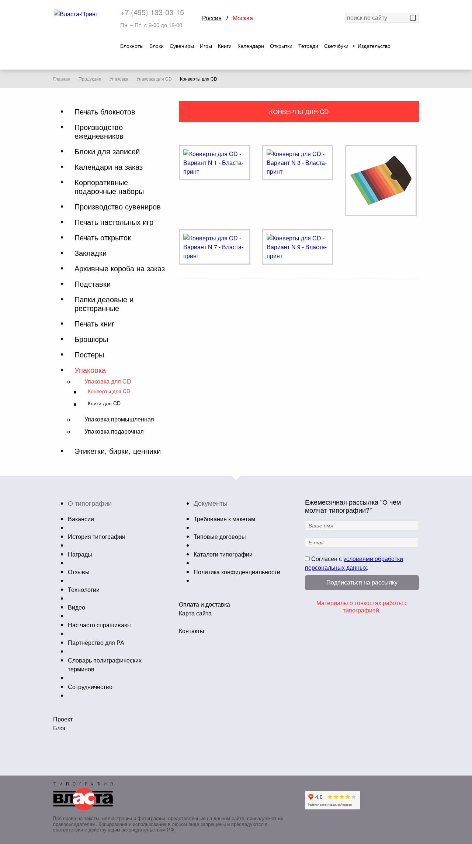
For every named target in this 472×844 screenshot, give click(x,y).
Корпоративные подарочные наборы (109, 186)
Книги (225, 46)
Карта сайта (195, 613)
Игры (206, 46)
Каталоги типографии (223, 554)
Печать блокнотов (104, 111)
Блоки (156, 46)
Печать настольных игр (113, 222)
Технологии (84, 589)
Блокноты (131, 46)
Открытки (281, 46)
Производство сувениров (117, 206)
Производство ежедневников (99, 131)
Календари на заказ (108, 166)
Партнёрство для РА (96, 642)
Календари (250, 46)
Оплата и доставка (204, 604)
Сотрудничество (90, 686)
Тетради (308, 46)
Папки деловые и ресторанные (103, 303)
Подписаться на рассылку (362, 582)
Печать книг (94, 323)
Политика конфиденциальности (237, 572)
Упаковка (119, 78)
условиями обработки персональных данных (354, 563)
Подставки (92, 283)
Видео (76, 607)
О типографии (90, 503)
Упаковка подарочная (114, 431)
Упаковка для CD (154, 78)
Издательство (374, 46)
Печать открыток (102, 237)
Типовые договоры (220, 536)
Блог (59, 728)
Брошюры (91, 339)
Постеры (89, 354)
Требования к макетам (224, 519)
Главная (61, 78)
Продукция (90, 78)
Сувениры (182, 46)
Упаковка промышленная (119, 419)
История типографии (96, 536)
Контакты (191, 630)
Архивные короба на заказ (119, 268)
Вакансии (81, 519)
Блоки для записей (107, 151)
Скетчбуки (336, 46)
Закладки (90, 252)
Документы (211, 503)
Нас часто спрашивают (99, 625)
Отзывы (79, 572)
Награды (80, 554)
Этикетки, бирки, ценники (117, 450)
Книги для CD (104, 403)
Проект (63, 719)
